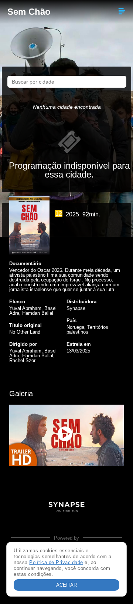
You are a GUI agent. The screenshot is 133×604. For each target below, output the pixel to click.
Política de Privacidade (56, 562)
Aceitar (66, 585)
